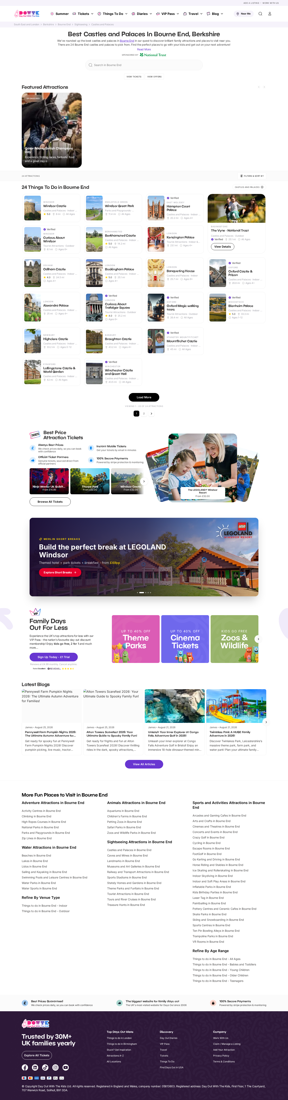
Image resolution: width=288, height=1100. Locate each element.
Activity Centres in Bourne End (41, 810)
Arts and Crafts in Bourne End (212, 821)
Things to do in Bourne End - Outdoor (46, 911)
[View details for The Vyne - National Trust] (236, 224)
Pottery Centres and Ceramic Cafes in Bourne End (224, 908)
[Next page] (151, 413)
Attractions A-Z (115, 1055)
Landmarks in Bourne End (123, 861)
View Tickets (134, 76)
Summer (62, 14)
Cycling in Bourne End (207, 843)
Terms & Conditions (224, 1061)
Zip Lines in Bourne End (37, 838)
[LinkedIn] (35, 1068)
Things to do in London (119, 1038)
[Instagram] (55, 1068)
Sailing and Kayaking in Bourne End (44, 872)
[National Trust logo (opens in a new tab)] (153, 55)
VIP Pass (168, 14)
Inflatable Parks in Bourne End (212, 886)
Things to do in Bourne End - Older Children (220, 975)
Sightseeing (80, 24)
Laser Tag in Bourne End (208, 897)
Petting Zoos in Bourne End (124, 821)
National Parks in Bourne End (40, 827)
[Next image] (261, 208)
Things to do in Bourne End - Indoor (44, 905)
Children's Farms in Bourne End (127, 816)
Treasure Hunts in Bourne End (126, 904)
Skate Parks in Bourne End (209, 914)
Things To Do (113, 14)
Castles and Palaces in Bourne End (129, 850)
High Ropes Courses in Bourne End (44, 821)
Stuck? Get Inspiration (119, 1049)
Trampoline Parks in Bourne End (213, 936)
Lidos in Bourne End (34, 866)
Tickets (83, 14)
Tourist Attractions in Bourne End (128, 893)
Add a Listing (251, 3)
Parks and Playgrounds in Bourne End (46, 832)
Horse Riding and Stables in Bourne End (218, 864)
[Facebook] (25, 1068)
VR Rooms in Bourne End (208, 941)
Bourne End (64, 24)
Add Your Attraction (224, 1049)
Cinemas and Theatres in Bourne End (216, 826)
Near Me (246, 13)
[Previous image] (212, 208)
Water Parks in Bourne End (39, 883)
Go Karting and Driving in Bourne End (216, 859)
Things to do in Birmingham (122, 1043)
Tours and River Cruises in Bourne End (131, 899)
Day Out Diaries (168, 1038)
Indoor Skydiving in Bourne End (213, 875)
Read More (144, 49)
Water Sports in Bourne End (39, 888)
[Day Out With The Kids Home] (27, 13)
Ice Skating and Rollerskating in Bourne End (220, 870)
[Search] (260, 13)
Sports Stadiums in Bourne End (127, 877)
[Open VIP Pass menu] (178, 13)
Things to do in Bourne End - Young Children (221, 969)
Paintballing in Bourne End (209, 903)
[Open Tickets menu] (92, 13)
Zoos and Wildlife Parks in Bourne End (131, 832)
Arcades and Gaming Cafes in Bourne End (219, 815)
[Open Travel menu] (202, 13)
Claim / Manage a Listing (226, 1043)
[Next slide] (264, 87)
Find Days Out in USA (171, 1067)
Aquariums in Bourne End (123, 810)
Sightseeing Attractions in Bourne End (139, 842)
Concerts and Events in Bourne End (215, 832)
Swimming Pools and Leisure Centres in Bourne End (54, 877)
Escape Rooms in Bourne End (211, 848)
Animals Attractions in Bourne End (136, 803)
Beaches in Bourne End (36, 855)
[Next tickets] (144, 481)
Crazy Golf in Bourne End (209, 837)
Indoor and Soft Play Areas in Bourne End (219, 881)
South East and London (26, 24)
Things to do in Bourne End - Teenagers (218, 980)
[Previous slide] (259, 87)
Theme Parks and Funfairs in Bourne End (133, 888)
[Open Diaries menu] (151, 13)
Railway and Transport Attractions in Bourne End (138, 872)
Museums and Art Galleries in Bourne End (133, 866)
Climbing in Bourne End (36, 816)
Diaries (142, 14)
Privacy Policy (221, 1055)
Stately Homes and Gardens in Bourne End (134, 883)
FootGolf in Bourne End (207, 854)
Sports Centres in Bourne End (211, 925)
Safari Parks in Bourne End (124, 827)
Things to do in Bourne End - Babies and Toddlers (224, 964)
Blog (215, 14)
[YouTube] (65, 1068)
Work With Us (271, 3)
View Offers (154, 76)
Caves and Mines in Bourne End (127, 855)
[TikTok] (45, 1068)
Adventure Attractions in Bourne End (53, 803)
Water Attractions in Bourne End (49, 847)
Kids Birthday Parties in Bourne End (215, 892)
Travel (193, 14)
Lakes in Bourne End (35, 861)
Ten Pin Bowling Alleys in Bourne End (216, 930)
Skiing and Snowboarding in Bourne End (218, 919)
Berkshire (48, 24)
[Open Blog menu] (222, 13)
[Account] (269, 13)
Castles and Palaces (102, 24)
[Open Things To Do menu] (127, 13)
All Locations (114, 1061)
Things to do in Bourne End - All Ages (216, 959)
